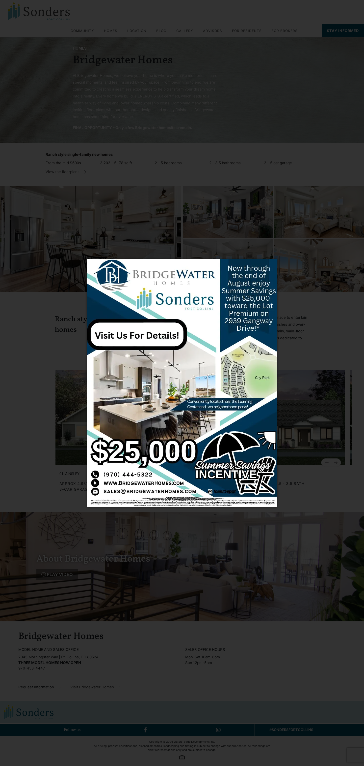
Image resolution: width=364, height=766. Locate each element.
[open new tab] (182, 383)
